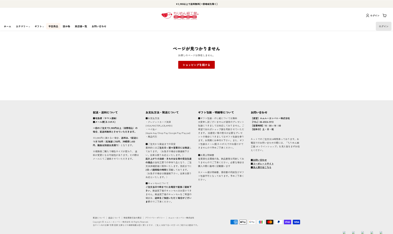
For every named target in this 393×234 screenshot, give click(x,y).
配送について (99, 217)
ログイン (374, 15)
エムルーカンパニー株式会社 (181, 217)
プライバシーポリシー (155, 217)
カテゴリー (22, 26)
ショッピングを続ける (196, 65)
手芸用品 (53, 26)
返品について (114, 217)
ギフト (39, 26)
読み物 (66, 26)
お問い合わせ (99, 26)
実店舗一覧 (81, 26)
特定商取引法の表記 (133, 217)
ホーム (7, 26)
